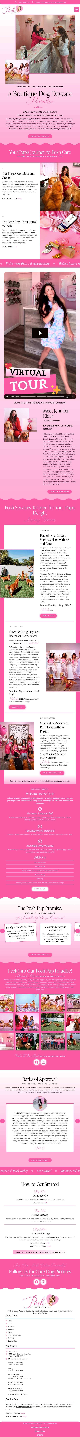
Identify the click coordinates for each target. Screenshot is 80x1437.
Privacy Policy (40, 1431)
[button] (76, 9)
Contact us (57, 781)
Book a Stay (48, 616)
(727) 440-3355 (24, 2)
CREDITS (40, 1435)
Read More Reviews (40, 1160)
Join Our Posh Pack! (40, 136)
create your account (24, 1406)
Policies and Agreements (40, 1427)
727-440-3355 (49, 596)
